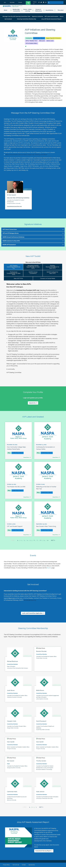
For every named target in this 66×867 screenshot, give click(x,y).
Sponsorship (32, 864)
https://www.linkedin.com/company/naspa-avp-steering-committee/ (26, 154)
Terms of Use (16, 864)
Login (28, 2)
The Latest (61, 10)
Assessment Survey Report (43, 850)
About (5, 10)
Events (49, 568)
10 (47, 540)
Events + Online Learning (27, 10)
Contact (24, 864)
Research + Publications (38, 10)
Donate (20, 2)
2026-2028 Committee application (32, 613)
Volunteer (12, 2)
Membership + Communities (16, 10)
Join (5, 2)
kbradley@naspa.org (30, 600)
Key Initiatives (49, 10)
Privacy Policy (6, 864)
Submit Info (32, 403)
